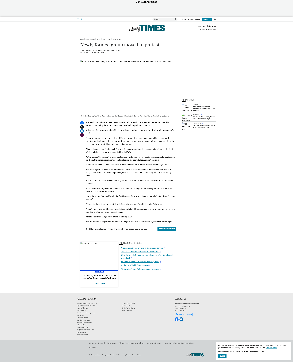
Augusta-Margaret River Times (86, 305)
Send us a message (185, 314)
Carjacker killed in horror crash (134, 265)
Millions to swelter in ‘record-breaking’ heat (140, 261)
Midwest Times (81, 332)
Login (197, 19)
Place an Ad (212, 26)
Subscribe (207, 19)
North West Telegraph (128, 303)
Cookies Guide (271, 348)
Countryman (80, 315)
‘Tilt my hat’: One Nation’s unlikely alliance (140, 269)
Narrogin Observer (82, 334)
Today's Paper (201, 26)
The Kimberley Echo (83, 327)
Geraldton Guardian (82, 318)
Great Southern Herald (83, 320)
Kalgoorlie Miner (82, 325)
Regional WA (117, 39)
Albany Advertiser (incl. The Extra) (87, 303)
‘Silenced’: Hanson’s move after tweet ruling (140, 251)
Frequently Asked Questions (107, 343)
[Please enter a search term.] (175, 19)
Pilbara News (126, 305)
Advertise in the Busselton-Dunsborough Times (178, 343)
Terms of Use (136, 355)
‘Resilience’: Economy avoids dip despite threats (142, 248)
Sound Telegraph (127, 310)
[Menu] (78, 19)
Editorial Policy (124, 343)
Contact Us (92, 343)
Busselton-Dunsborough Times (90, 39)
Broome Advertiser (82, 308)
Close (222, 356)
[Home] (81, 19)
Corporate (92, 347)
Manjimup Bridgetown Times (85, 330)
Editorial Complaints (137, 343)
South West (106, 39)
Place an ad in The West (153, 343)
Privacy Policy (125, 355)
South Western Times (128, 308)
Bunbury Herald (81, 310)
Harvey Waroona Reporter (84, 322)
